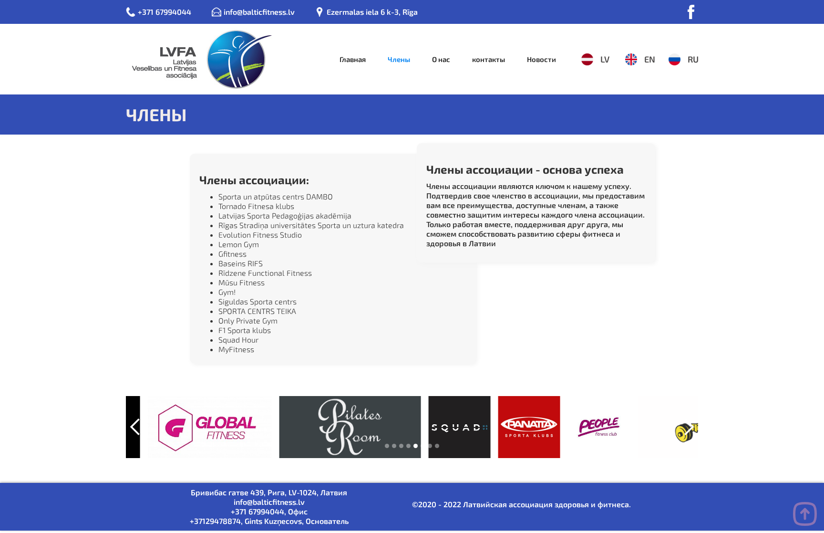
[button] (135, 427)
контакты (488, 59)
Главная (353, 59)
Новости (541, 59)
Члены (399, 59)
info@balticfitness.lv (259, 11)
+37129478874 (215, 520)
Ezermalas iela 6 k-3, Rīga (372, 11)
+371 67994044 (164, 11)
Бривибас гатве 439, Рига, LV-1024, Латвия (269, 492)
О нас (441, 59)
